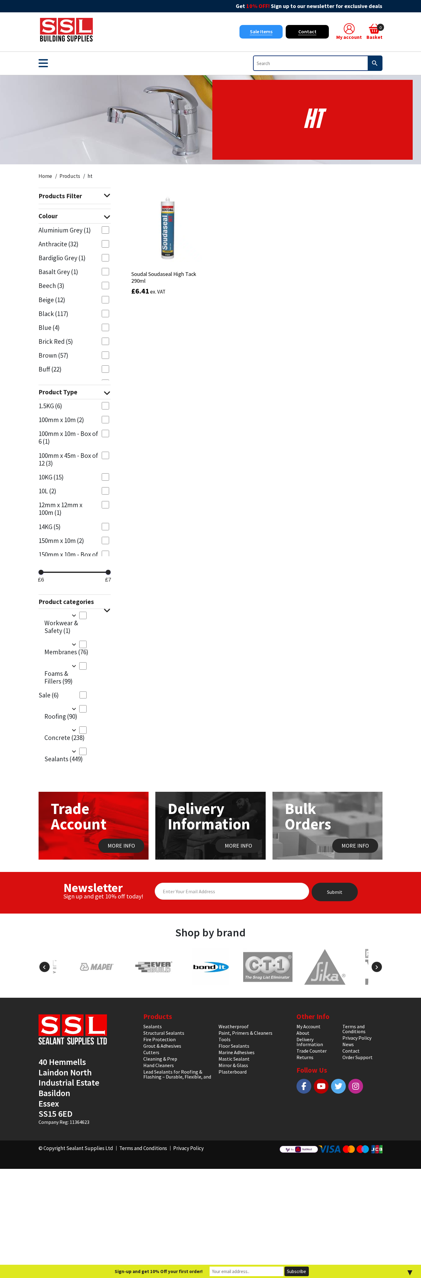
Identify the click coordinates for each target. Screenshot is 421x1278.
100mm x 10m (61, 420)
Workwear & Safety (61, 627)
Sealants (63, 759)
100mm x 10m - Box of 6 (68, 437)
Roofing (60, 716)
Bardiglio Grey (62, 258)
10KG (51, 477)
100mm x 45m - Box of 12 (68, 459)
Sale (49, 695)
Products (69, 176)
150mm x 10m (61, 540)
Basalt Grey (58, 272)
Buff (50, 369)
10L (47, 491)
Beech (51, 286)
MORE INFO (121, 845)
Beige (52, 300)
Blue (49, 327)
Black (53, 314)
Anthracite (59, 244)
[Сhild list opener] (73, 615)
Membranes (65, 652)
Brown (53, 355)
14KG (50, 527)
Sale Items (261, 31)
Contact (307, 31)
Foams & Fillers (58, 677)
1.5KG (50, 406)
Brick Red (56, 341)
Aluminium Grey (65, 230)
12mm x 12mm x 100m (60, 508)
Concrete (64, 738)
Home (45, 176)
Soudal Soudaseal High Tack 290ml (163, 277)
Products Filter (60, 196)
